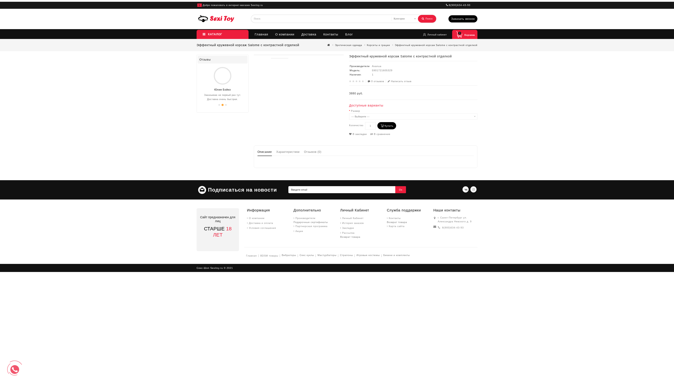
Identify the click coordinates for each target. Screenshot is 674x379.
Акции (299, 231)
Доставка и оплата (261, 223)
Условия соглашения (262, 228)
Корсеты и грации (378, 45)
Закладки (348, 228)
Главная (261, 34)
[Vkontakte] (465, 189)
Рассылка (348, 232)
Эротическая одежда (348, 45)
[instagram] (473, 189)
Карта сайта (397, 226)
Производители (305, 218)
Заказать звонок (463, 18)
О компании (284, 34)
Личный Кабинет (353, 218)
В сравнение (381, 134)
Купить (389, 125)
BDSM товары (269, 255)
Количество (356, 125)
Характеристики (288, 151)
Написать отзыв (401, 81)
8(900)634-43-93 (453, 227)
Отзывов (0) (312, 151)
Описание (264, 151)
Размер (355, 111)
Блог (349, 34)
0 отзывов (377, 81)
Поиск (429, 18)
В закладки (359, 134)
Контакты (330, 34)
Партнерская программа (311, 226)
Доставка (308, 34)
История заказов (353, 223)
